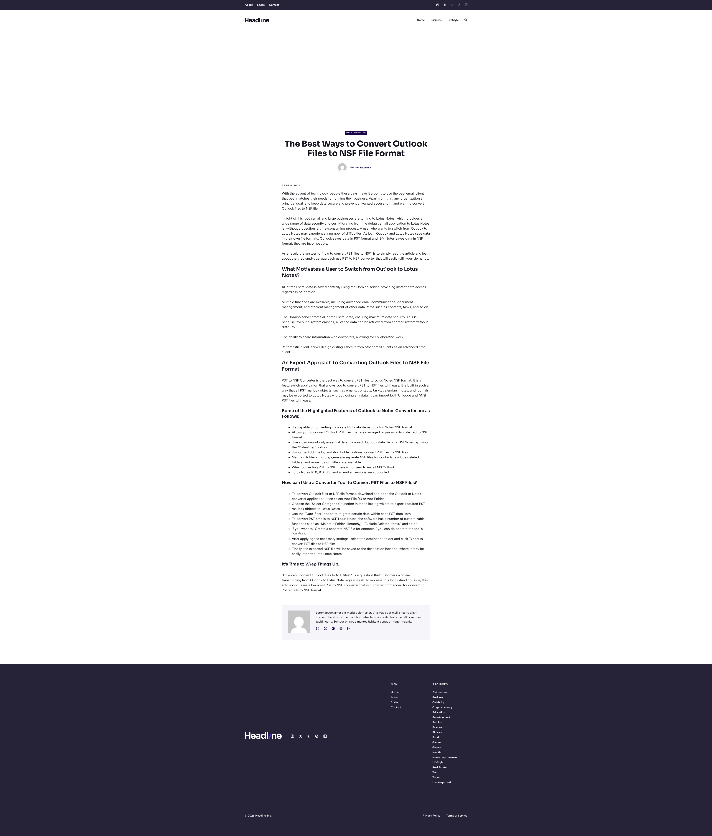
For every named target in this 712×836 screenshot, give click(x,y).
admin (367, 167)
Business (436, 20)
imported (308, 554)
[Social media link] (437, 4)
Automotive (439, 692)
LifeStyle (453, 20)
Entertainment (441, 717)
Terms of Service (456, 815)
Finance (437, 732)
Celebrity (438, 702)
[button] (464, 20)
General (437, 747)
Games (436, 742)
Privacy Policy (431, 815)
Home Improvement (445, 757)
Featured (438, 727)
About (249, 4)
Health (436, 752)
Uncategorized (356, 132)
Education (438, 712)
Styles (261, 4)
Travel (436, 777)
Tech (435, 772)
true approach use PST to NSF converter (344, 258)
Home (421, 20)
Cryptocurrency (442, 707)
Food (435, 737)
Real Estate (439, 767)
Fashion (437, 722)
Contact (274, 4)
